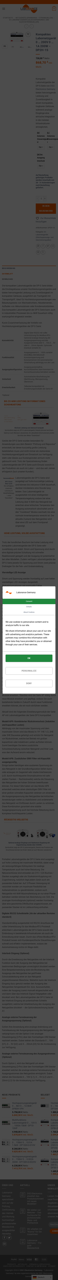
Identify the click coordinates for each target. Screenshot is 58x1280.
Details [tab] (29, 607)
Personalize (29, 671)
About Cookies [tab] (29, 612)
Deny (29, 683)
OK (29, 658)
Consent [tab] (29, 601)
